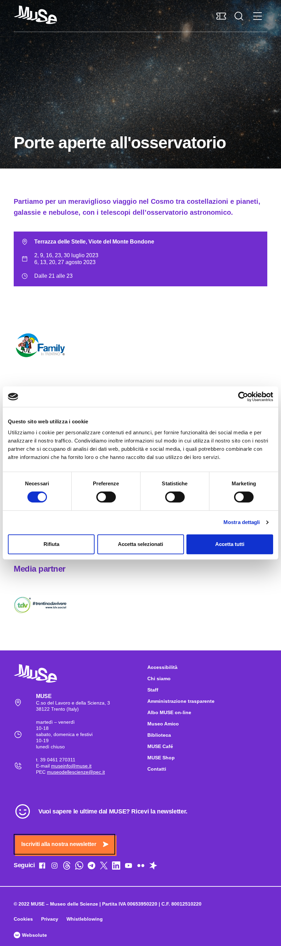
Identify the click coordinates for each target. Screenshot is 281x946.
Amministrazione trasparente (181, 701)
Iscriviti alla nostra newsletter (58, 844)
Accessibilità (162, 667)
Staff (152, 690)
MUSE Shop (161, 757)
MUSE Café (160, 746)
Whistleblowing (84, 919)
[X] (104, 866)
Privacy (49, 919)
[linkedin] (116, 866)
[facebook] (42, 866)
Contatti (156, 769)
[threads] (67, 866)
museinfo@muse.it (71, 766)
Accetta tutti (229, 544)
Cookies (23, 919)
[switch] (106, 496)
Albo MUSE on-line (169, 712)
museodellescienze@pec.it (76, 772)
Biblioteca (159, 735)
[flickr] (141, 866)
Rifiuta (51, 544)
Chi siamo (159, 678)
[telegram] (91, 866)
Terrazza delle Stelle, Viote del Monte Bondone (94, 242)
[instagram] (54, 866)
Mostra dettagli (241, 522)
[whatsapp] (79, 866)
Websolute (34, 935)
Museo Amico (163, 723)
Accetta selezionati (140, 544)
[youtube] (128, 866)
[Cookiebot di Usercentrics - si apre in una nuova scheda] (243, 396)
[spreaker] (153, 866)
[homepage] (35, 14)
